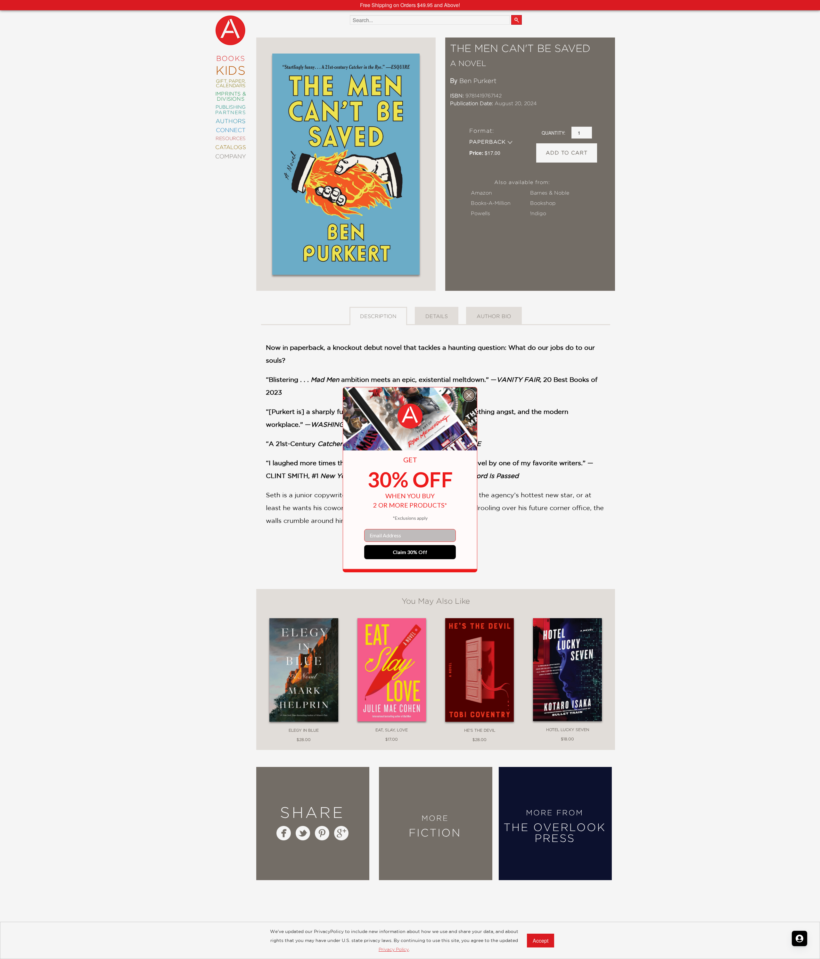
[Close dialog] (469, 395)
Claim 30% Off (410, 552)
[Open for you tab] (799, 938)
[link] (410, 416)
